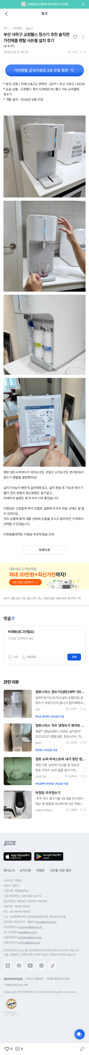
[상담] (79, 1034)
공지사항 (25, 870)
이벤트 (40, 870)
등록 (74, 657)
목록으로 (44, 550)
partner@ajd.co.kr (30, 937)
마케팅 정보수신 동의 (58, 978)
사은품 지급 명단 (60, 870)
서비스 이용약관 (34, 978)
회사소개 (9, 870)
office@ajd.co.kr (29, 942)
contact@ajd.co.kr (30, 927)
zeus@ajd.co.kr (46, 922)
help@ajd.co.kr (27, 932)
